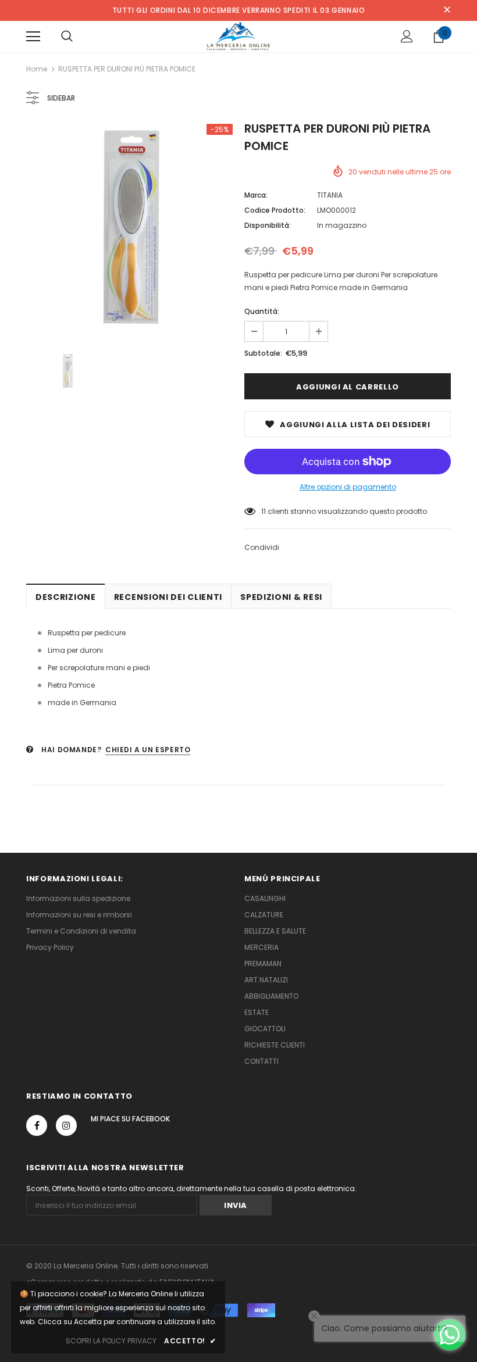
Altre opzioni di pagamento (348, 487)
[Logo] (239, 36)
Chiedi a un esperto (147, 750)
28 (265, 511)
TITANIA (330, 195)
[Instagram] (66, 1125)
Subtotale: (263, 353)
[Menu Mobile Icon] (33, 37)
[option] (129, 227)
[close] (447, 10)
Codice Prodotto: (274, 210)
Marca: (256, 195)
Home (36, 69)
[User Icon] (407, 36)
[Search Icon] (67, 36)
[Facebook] (36, 1125)
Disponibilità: (267, 225)
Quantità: (261, 311)
